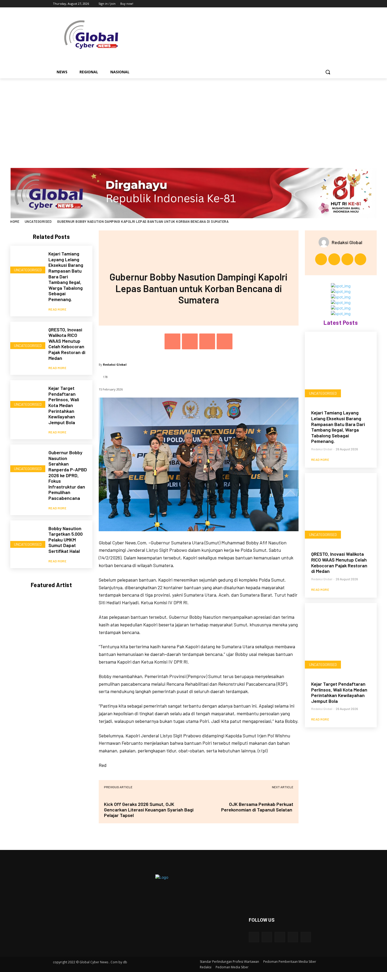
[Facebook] (302, 4)
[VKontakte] (306, 937)
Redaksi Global (115, 364)
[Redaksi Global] (325, 242)
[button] (327, 72)
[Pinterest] (207, 341)
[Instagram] (309, 4)
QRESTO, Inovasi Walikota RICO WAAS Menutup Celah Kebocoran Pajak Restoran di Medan (66, 344)
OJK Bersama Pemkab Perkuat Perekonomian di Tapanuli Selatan (257, 807)
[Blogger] (254, 937)
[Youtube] (331, 4)
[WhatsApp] (224, 341)
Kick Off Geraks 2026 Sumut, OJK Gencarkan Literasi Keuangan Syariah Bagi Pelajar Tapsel (149, 809)
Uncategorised (38, 221)
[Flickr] (280, 937)
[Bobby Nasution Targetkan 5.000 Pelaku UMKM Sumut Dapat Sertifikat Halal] (26, 536)
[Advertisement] (193, 118)
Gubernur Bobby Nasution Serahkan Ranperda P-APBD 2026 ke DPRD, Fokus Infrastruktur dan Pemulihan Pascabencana (67, 475)
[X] (317, 4)
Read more (57, 309)
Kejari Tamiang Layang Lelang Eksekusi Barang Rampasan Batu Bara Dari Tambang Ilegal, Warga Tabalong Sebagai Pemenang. (65, 276)
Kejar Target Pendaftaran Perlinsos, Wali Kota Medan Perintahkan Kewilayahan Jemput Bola (63, 405)
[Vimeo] (324, 4)
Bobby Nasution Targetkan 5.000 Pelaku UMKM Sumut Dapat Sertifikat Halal (65, 539)
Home (14, 221)
